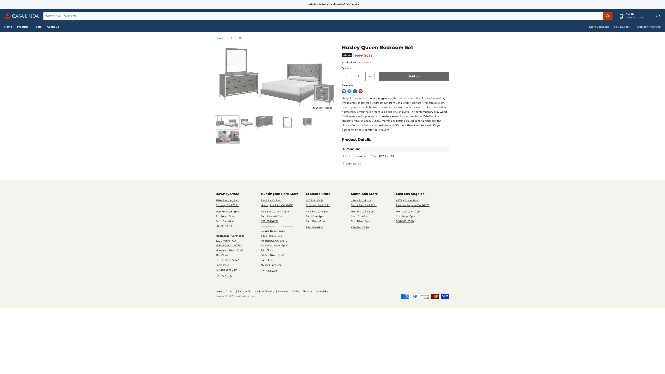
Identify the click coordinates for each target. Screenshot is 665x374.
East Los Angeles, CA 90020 (412, 205)
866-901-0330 (224, 226)
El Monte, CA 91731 (318, 205)
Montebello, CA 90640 (229, 245)
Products (23, 27)
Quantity (347, 68)
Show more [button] (352, 164)
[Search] (607, 16)
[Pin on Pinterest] (360, 91)
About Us (53, 27)
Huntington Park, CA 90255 (277, 205)
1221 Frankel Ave (226, 240)
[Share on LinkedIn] (355, 91)
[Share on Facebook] (344, 91)
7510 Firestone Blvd (227, 200)
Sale (39, 27)
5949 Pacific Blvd (271, 200)
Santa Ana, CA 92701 (364, 205)
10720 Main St (314, 200)
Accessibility (322, 291)
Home (8, 27)
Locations (283, 291)
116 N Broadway (361, 200)
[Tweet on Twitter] (349, 91)
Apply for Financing (648, 27)
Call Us (295, 291)
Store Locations (599, 27)
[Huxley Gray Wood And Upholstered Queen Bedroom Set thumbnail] (227, 122)
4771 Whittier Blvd (407, 200)
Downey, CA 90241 (227, 205)
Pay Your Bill (622, 27)
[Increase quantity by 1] (370, 76)
